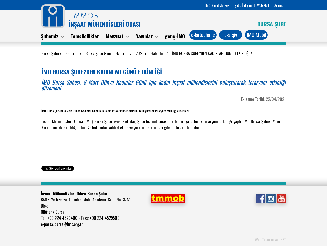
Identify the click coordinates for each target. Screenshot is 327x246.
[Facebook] (260, 198)
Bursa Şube (50, 53)
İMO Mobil (256, 34)
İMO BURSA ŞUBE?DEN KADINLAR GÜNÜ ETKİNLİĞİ (211, 53)
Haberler (72, 53)
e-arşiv (230, 34)
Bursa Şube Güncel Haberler (108, 53)
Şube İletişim (243, 5)
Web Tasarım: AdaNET (270, 239)
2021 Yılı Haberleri (151, 53)
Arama (278, 5)
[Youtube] (281, 198)
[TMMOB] (167, 198)
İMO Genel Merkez (217, 5)
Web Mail (263, 5)
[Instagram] (271, 198)
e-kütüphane (203, 34)
